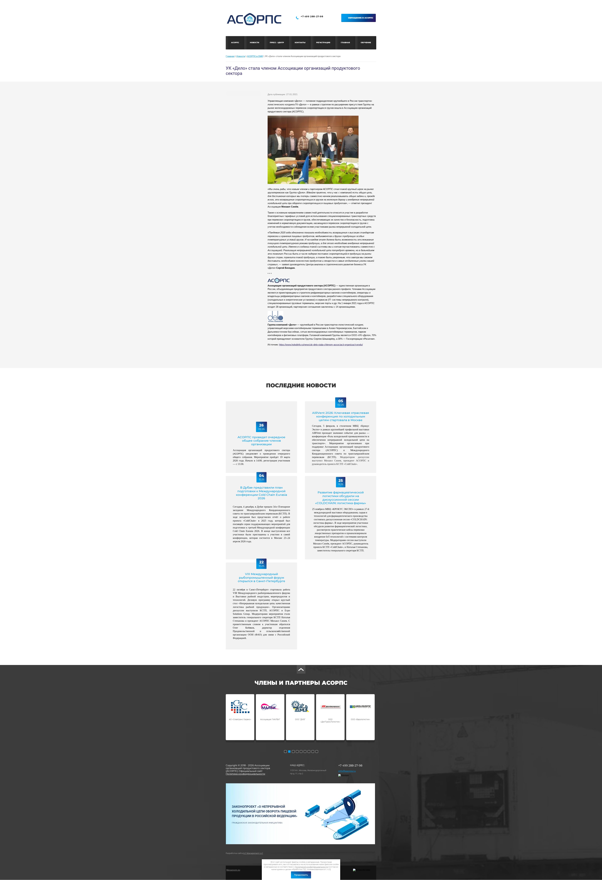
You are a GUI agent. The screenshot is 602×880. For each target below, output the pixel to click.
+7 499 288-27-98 (312, 16)
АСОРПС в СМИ (255, 56)
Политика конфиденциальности (245, 773)
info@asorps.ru (347, 771)
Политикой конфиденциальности (311, 867)
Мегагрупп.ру (233, 870)
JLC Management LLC (253, 853)
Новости (240, 56)
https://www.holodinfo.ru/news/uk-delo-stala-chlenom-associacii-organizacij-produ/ (321, 344)
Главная (230, 56)
